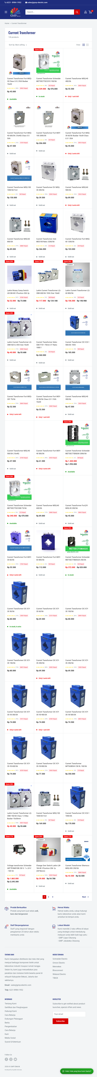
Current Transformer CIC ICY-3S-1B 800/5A (47, 764)
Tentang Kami (10, 1003)
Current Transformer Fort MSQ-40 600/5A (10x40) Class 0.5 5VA (19, 136)
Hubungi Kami (11, 1011)
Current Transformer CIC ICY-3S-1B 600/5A (18, 764)
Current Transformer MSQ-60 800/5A (18, 240)
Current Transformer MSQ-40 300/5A (76, 397)
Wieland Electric (59, 974)
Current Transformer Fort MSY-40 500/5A (48, 452)
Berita (7, 1023)
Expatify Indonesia (17, 1069)
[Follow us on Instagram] (11, 1059)
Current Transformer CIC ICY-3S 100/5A (76, 610)
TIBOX (55, 978)
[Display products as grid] (84, 45)
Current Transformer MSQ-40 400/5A (76, 79)
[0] (90, 12)
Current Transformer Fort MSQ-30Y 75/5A (19, 397)
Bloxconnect (58, 970)
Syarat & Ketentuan (13, 1042)
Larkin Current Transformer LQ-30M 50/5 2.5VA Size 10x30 (19, 343)
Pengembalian (11, 1026)
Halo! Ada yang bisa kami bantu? (78, 1071)
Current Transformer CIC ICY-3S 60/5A (47, 610)
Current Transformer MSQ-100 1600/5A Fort (48, 814)
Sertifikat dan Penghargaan (16, 1007)
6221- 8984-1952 (13, 2)
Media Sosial (10, 1038)
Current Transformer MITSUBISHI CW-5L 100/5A (76, 764)
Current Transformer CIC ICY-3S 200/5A (47, 661)
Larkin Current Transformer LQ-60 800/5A (77, 291)
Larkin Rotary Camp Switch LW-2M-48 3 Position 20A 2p (18, 291)
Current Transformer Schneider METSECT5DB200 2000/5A (77, 452)
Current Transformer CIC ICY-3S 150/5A (18, 661)
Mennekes (57, 966)
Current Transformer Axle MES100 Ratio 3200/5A (46, 240)
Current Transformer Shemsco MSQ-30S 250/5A (77, 866)
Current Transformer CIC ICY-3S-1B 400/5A (47, 713)
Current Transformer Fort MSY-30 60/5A (19, 558)
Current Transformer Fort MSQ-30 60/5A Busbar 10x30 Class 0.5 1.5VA (77, 136)
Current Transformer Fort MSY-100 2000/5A (48, 134)
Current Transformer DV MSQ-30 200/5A (48, 188)
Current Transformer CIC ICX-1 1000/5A (77, 814)
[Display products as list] (87, 45)
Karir (7, 1034)
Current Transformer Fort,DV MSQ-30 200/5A (76, 506)
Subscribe (60, 1021)
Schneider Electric (60, 959)
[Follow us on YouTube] (15, 1059)
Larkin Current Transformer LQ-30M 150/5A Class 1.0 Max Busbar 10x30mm (19, 816)
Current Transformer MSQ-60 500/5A (76, 188)
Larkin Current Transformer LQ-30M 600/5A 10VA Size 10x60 (48, 291)
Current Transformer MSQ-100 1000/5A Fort (19, 188)
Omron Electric (59, 963)
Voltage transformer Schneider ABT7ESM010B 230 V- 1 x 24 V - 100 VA (19, 868)
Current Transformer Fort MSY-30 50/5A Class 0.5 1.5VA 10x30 (48, 399)
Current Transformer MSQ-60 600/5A (47, 506)
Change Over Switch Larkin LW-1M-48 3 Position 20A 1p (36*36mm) (48, 868)
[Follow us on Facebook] (6, 1059)
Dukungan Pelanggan (14, 1019)
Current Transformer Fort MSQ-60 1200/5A (77, 240)
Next (84, 897)
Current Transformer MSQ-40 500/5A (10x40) (18, 452)
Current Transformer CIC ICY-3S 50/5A (18, 610)
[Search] (77, 12)
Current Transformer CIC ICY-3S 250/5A (76, 661)
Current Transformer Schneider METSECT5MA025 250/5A (77, 558)
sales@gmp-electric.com (37, 2)
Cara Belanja (10, 1015)
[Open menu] (6, 12)
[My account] (85, 12)
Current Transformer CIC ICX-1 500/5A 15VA (77, 343)
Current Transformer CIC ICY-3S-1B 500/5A (76, 713)
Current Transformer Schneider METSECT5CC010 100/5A (48, 79)
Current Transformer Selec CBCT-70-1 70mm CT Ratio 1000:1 (46, 345)
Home (7, 23)
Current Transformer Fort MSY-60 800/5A (48, 558)
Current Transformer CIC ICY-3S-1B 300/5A (18, 713)
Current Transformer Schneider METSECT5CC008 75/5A (19, 506)
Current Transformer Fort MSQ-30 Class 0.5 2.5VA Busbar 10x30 (19, 81)
